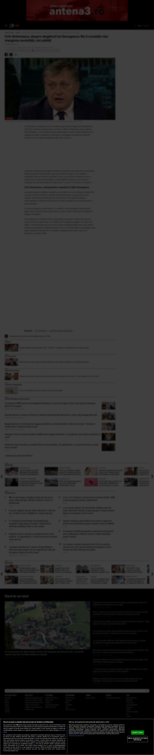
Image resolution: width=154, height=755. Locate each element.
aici (34, 743)
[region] (77, 737)
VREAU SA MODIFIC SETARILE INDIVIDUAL (138, 739)
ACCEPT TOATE (137, 732)
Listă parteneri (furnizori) (76, 735)
